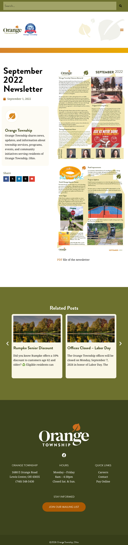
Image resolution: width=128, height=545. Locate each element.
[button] (122, 30)
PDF (59, 259)
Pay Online (103, 481)
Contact (103, 477)
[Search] (120, 6)
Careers (103, 472)
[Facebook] (64, 455)
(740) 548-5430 (25, 481)
